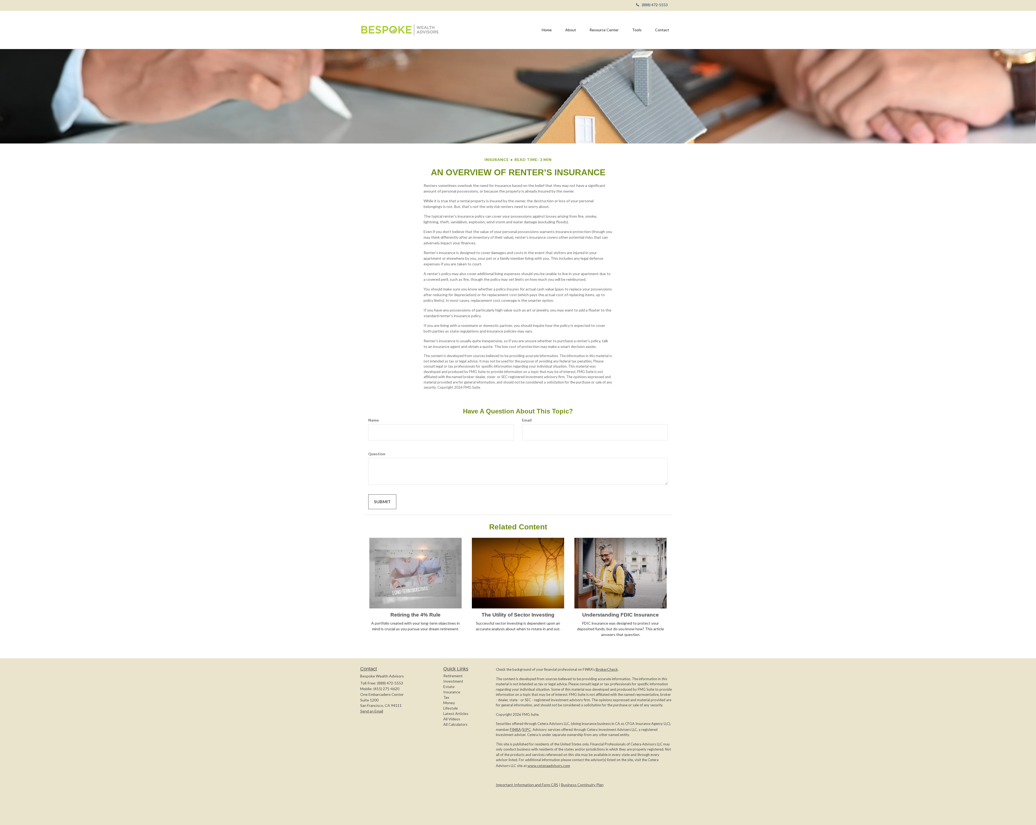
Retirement (453, 675)
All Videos (451, 719)
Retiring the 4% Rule (415, 615)
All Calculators (455, 724)
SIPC (526, 729)
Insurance (451, 692)
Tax (446, 697)
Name (373, 420)
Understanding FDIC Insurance (620, 615)
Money (449, 702)
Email (527, 420)
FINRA (515, 729)
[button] (570, 30)
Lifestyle (450, 708)
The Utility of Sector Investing (518, 615)
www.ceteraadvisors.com (548, 765)
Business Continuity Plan (582, 784)
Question (376, 453)
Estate (449, 686)
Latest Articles (455, 713)
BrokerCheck (607, 669)
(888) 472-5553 (655, 4)
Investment (453, 681)
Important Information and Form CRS (527, 784)
